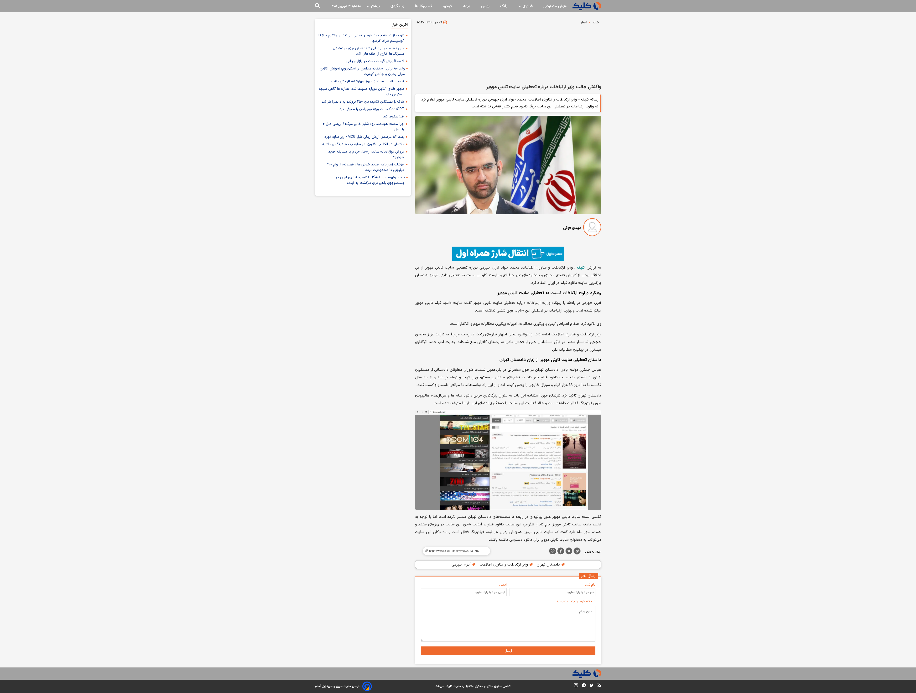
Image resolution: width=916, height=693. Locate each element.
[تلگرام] (577, 551)
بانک (503, 6)
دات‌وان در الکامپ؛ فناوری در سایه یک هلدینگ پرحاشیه (363, 144)
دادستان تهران (549, 564)
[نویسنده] (592, 228)
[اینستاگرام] (576, 686)
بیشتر (375, 6)
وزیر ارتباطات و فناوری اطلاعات (504, 564)
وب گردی (397, 6)
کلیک (581, 267)
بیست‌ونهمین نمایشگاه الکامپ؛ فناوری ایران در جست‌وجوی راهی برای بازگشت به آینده (370, 180)
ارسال (508, 650)
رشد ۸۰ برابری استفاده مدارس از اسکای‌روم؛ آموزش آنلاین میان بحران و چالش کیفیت (362, 71)
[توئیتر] (568, 551)
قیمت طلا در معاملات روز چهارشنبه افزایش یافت (367, 81)
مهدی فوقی (572, 228)
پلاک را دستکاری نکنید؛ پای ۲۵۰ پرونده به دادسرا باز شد (363, 102)
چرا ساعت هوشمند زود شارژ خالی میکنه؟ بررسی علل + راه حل (363, 126)
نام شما (590, 584)
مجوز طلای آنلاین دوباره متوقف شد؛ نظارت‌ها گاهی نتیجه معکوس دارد (361, 91)
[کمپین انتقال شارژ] (508, 254)
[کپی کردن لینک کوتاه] (454, 550)
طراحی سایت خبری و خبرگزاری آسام (337, 686)
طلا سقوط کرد (393, 116)
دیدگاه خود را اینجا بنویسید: (575, 601)
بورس (485, 6)
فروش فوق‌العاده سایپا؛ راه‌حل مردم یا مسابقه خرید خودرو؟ (366, 154)
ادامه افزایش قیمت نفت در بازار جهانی (375, 61)
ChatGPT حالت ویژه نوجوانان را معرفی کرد (371, 109)
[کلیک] (586, 6)
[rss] (599, 686)
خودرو (448, 6)
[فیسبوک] (560, 551)
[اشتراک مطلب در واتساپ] (552, 551)
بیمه (466, 6)
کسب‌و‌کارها (423, 6)
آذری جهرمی (462, 564)
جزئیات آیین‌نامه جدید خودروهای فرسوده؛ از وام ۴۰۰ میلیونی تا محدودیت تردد (366, 167)
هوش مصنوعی (555, 6)
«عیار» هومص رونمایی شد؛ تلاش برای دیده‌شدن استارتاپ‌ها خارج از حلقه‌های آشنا (369, 51)
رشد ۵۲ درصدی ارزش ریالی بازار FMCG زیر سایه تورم (364, 137)
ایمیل (503, 584)
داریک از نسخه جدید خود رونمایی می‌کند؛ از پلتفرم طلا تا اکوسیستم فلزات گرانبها (361, 38)
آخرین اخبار (400, 24)
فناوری (527, 6)
